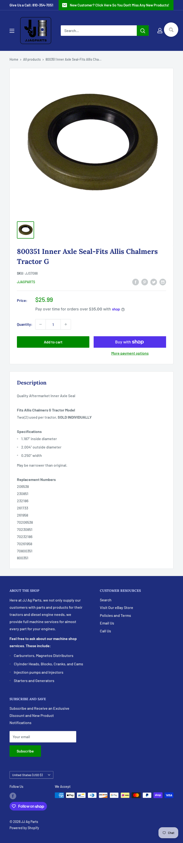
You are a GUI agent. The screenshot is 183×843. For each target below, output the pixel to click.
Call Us (105, 631)
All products (32, 59)
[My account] (160, 30)
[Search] (143, 30)
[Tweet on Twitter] (153, 281)
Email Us (107, 623)
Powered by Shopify (24, 828)
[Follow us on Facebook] (13, 795)
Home (14, 59)
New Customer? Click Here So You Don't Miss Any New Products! (119, 5)
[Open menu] (12, 31)
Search (106, 600)
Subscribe (25, 751)
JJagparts (26, 282)
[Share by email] (162, 281)
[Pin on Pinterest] (144, 281)
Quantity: (24, 324)
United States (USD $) (27, 775)
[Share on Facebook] (135, 281)
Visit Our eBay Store (116, 607)
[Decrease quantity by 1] (41, 324)
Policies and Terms (115, 615)
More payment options (130, 353)
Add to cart (53, 342)
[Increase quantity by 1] (66, 324)
